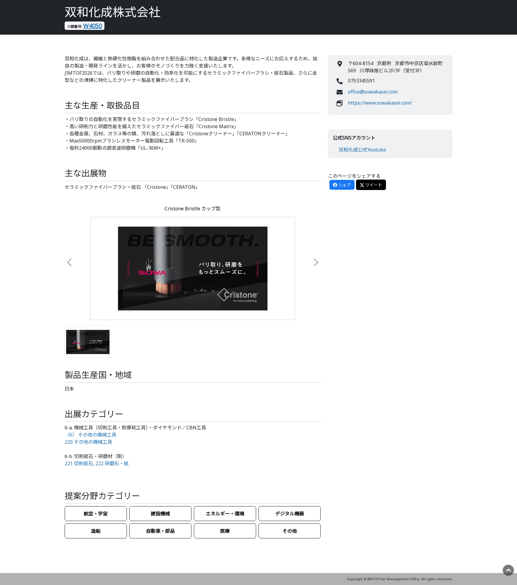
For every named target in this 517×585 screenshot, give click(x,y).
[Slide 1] (88, 342)
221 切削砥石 (79, 463)
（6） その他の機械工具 (90, 434)
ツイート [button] (373, 185)
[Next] (308, 262)
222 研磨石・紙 (112, 463)
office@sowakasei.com (373, 91)
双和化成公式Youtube (362, 149)
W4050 (92, 26)
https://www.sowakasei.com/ (380, 102)
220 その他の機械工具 (88, 442)
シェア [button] (344, 185)
